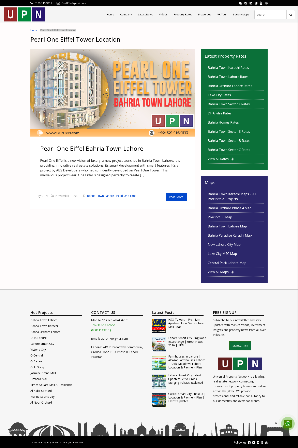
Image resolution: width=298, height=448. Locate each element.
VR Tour (222, 14)
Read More (176, 197)
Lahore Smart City (42, 344)
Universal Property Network (45, 442)
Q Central (36, 355)
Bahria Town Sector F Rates (229, 104)
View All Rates (219, 159)
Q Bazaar (36, 361)
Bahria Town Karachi (44, 326)
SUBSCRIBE (240, 346)
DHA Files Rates (220, 113)
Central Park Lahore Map (227, 263)
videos (163, 14)
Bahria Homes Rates (223, 122)
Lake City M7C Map (222, 253)
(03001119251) (101, 330)
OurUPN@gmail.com (114, 338)
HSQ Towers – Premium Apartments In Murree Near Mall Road (186, 323)
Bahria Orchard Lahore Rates (230, 86)
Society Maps (241, 14)
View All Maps (219, 272)
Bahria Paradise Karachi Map (230, 235)
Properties (204, 14)
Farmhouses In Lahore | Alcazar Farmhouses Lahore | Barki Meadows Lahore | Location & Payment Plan (186, 362)
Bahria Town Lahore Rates (228, 76)
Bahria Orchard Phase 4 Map (230, 208)
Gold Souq (37, 367)
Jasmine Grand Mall (43, 373)
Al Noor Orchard (41, 402)
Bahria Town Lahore (100, 196)
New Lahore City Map (224, 244)
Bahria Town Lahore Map (227, 226)
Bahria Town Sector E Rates (229, 131)
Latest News (145, 14)
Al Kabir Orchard (41, 391)
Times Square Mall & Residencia (51, 385)
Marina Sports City (42, 396)
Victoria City (38, 349)
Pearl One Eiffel (126, 196)
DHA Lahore (38, 338)
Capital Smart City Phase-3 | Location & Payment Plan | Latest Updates (187, 397)
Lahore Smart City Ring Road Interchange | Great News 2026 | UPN (187, 341)
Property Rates (183, 14)
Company (126, 14)
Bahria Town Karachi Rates (228, 67)
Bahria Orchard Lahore (45, 332)
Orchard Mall (38, 379)
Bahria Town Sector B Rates (229, 140)
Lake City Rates (219, 95)
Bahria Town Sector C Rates (229, 150)
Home (110, 14)
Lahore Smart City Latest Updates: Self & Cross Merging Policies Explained (185, 379)
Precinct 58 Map (220, 217)
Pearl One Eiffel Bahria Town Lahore (91, 148)
